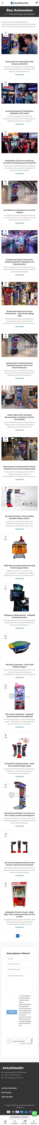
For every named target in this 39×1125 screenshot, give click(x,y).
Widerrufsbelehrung (24, 1013)
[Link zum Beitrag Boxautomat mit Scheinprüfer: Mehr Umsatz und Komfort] (20, 44)
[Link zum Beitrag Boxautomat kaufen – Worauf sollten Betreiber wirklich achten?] (20, 498)
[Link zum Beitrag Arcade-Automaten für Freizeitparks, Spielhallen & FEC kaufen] (20, 93)
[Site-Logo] (19, 3)
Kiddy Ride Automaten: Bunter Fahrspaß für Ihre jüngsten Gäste (19, 566)
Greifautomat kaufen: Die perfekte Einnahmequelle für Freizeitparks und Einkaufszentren (19, 262)
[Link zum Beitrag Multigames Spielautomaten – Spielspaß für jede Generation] (20, 597)
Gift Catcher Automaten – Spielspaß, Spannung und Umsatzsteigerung (19, 715)
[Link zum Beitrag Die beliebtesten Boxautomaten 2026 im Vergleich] (20, 192)
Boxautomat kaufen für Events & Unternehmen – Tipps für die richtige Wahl (19, 313)
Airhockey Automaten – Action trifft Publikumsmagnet (20, 665)
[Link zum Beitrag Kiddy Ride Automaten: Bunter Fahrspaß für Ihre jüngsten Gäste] (20, 548)
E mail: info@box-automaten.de (13, 1078)
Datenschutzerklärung (25, 1009)
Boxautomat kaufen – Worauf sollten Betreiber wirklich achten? (19, 517)
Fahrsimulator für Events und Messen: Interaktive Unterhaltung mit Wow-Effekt (19, 161)
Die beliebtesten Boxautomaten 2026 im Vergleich (19, 211)
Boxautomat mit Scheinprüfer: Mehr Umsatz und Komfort (20, 62)
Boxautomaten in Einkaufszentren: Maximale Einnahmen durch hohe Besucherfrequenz (19, 365)
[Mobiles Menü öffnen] (2, 3)
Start (5, 14)
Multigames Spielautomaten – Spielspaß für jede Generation (19, 616)
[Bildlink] (13, 1068)
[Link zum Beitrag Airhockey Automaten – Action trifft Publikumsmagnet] (20, 647)
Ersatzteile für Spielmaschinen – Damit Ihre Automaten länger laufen (19, 764)
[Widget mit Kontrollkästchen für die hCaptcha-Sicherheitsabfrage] (19, 1041)
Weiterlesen (19, 75)
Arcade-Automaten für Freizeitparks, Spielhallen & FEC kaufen (19, 112)
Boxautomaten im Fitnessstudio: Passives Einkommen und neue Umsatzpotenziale (19, 467)
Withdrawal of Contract (19, 1117)
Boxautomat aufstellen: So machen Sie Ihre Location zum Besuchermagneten (19, 814)
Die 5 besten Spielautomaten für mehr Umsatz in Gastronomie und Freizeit (19, 863)
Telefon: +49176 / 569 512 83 (12, 1075)
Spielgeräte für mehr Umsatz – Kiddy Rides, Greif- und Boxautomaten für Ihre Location (19, 914)
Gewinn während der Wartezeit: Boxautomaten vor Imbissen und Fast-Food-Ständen (19, 417)
